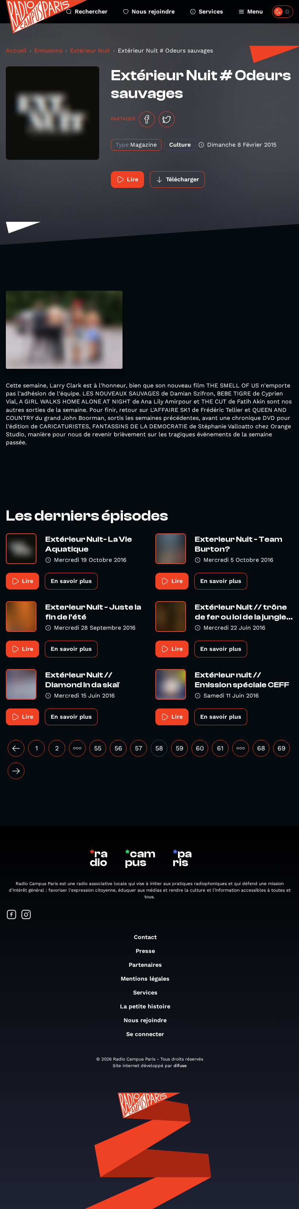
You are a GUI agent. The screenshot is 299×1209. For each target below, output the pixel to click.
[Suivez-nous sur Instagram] (26, 915)
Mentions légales (145, 978)
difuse (180, 1065)
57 (138, 748)
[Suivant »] (16, 771)
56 (118, 748)
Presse (145, 950)
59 (179, 748)
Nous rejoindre (153, 11)
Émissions (48, 50)
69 (281, 748)
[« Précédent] (16, 748)
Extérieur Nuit (90, 50)
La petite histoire (145, 1006)
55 (97, 748)
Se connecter (145, 1034)
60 (200, 748)
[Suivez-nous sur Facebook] (12, 915)
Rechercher (91, 11)
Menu (255, 11)
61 (220, 748)
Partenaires (145, 964)
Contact (145, 937)
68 (261, 748)
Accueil (16, 50)
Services (211, 11)
